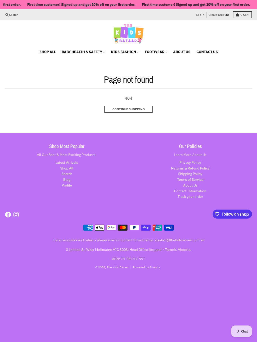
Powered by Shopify (146, 267)
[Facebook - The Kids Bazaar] (8, 215)
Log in (200, 15)
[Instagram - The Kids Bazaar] (16, 215)
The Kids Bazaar (117, 267)
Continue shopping (128, 109)
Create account (219, 15)
